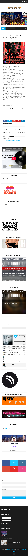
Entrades (5, 518)
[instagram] (26, 1)
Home (3, 28)
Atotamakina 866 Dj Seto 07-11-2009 (10, 538)
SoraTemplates (10, 549)
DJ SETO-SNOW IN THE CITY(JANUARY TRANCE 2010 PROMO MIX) (17, 541)
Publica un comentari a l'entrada (12, 140)
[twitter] (24, 1)
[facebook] (22, 1)
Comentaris (6, 520)
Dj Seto (6, 428)
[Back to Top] (14, 554)
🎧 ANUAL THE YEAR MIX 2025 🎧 (16, 532)
